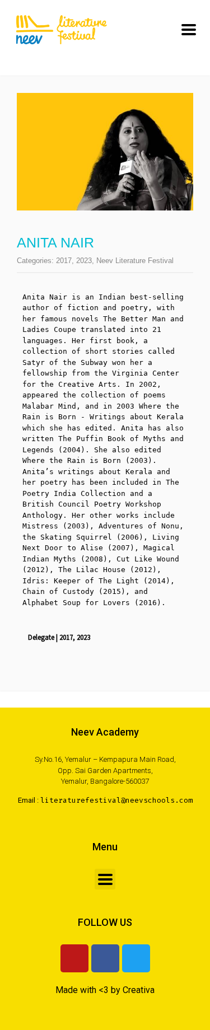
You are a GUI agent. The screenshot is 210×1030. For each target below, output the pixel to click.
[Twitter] (136, 958)
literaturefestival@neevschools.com (116, 800)
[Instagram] (74, 958)
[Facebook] (105, 958)
